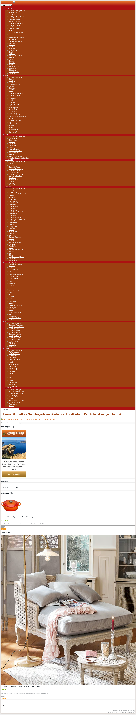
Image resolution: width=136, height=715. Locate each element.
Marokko (12, 284)
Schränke (12, 48)
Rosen (11, 248)
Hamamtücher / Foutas (16, 393)
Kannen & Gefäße (15, 104)
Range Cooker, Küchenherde (18, 117)
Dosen (11, 82)
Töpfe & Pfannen (14, 133)
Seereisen (12, 346)
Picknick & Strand (15, 397)
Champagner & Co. (15, 269)
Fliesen (11, 91)
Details (3, 527)
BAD (6, 134)
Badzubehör (13, 145)
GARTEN (8, 187)
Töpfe (11, 255)
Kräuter (11, 230)
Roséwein (12, 296)
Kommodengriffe (14, 364)
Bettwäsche (12, 165)
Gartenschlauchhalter (15, 217)
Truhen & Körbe (14, 66)
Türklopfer (12, 68)
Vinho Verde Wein (15, 312)
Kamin (11, 30)
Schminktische (13, 179)
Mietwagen (12, 345)
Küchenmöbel (13, 111)
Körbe (11, 106)
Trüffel (11, 311)
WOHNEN (8, 9)
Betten (11, 163)
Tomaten (11, 253)
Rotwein (11, 298)
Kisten (11, 36)
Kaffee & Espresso (15, 278)
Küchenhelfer (13, 109)
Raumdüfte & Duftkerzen (17, 400)
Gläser (11, 100)
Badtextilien (13, 143)
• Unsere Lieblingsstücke (17, 11)
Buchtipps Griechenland (16, 327)
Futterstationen (13, 201)
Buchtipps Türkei (14, 339)
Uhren (11, 379)
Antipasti (12, 266)
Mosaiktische (13, 43)
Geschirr (11, 97)
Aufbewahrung (14, 352)
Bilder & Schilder (14, 354)
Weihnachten (13, 382)
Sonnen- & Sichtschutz (16, 249)
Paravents (12, 45)
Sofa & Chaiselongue (15, 55)
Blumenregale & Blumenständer (19, 194)
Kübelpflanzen (13, 231)
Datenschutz (5, 484)
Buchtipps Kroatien (15, 332)
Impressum (4, 481)
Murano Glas (13, 368)
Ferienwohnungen (14, 341)
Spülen (11, 122)
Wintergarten (13, 260)
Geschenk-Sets (13, 276)
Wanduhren (12, 73)
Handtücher (12, 102)
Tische (11, 64)
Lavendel (12, 233)
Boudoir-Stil (13, 12)
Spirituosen (12, 307)
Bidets (11, 147)
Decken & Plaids (14, 20)
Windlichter (12, 258)
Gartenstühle (13, 221)
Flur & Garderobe (14, 21)
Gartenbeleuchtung (15, 203)
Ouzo (10, 287)
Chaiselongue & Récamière (17, 18)
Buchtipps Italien (14, 330)
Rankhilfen (12, 246)
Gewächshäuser (14, 226)
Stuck (11, 377)
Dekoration (12, 357)
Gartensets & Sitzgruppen (17, 219)
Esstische (12, 86)
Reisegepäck (13, 404)
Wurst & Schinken (15, 318)
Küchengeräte (13, 108)
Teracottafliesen (14, 129)
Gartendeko (12, 205)
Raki (10, 293)
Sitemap (132, 711)
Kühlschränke (13, 113)
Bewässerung (13, 192)
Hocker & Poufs (14, 29)
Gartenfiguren (13, 206)
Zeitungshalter (13, 386)
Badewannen (13, 140)
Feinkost (11, 273)
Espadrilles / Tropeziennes (17, 391)
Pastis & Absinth (14, 291)
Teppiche (12, 63)
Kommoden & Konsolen (16, 38)
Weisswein (12, 316)
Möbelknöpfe (13, 370)
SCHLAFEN (9, 160)
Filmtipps (12, 343)
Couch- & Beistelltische (16, 16)
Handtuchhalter (14, 149)
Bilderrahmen (13, 355)
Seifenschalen (13, 152)
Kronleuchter (13, 39)
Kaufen (3, 529)
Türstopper (12, 70)
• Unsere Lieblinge (15, 390)
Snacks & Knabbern (15, 305)
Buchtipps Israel (14, 328)
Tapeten (11, 61)
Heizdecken (12, 27)
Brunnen (11, 196)
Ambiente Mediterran (16, 488)
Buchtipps (12, 14)
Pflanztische (13, 244)
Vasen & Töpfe (14, 72)
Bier (10, 267)
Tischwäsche (13, 131)
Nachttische (12, 178)
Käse (10, 280)
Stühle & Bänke (14, 124)
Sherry (11, 303)
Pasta (10, 289)
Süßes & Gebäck (14, 309)
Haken (11, 363)
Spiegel (11, 57)
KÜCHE (8, 75)
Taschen (11, 406)
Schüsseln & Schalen (15, 120)
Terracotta (12, 251)
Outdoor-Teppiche (15, 237)
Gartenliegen (13, 214)
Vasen (11, 381)
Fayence (11, 90)
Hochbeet (12, 228)
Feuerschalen (13, 199)
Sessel (11, 52)
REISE (7, 321)
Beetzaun (12, 190)
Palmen (11, 239)
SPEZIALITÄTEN (11, 262)
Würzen (11, 319)
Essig (10, 271)
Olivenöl (11, 285)
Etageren (12, 88)
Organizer (12, 372)
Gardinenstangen (14, 25)
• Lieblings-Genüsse (15, 264)
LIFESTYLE (9, 388)
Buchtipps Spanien (15, 337)
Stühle (11, 59)
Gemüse (11, 224)
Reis (10, 294)
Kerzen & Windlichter (16, 32)
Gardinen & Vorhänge (16, 23)
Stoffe (11, 375)
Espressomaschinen (15, 84)
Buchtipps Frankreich (16, 325)
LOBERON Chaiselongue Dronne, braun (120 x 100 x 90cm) (20, 686)
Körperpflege (13, 395)
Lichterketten (13, 366)
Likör (10, 282)
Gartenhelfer (13, 210)
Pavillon (11, 240)
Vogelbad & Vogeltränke (16, 257)
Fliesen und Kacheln (15, 359)
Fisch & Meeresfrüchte (16, 275)
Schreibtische (13, 50)
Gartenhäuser (13, 208)
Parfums (11, 399)
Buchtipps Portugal (15, 336)
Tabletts (11, 126)
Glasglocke (12, 99)
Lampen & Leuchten (15, 41)
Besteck (11, 79)
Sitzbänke (12, 54)
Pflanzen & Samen (15, 242)
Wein (10, 314)
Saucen (11, 300)
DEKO (7, 348)
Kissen (11, 34)
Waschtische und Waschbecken (19, 158)
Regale (11, 46)
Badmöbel (12, 142)
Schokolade (12, 302)
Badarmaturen (13, 138)
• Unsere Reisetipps (15, 323)
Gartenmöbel (13, 215)
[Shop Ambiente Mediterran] (26, 5)
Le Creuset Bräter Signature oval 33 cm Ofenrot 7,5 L (18, 517)
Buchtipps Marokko (15, 334)
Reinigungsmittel (14, 402)
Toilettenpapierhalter (15, 156)
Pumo (11, 373)
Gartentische (13, 222)
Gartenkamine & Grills (16, 212)
